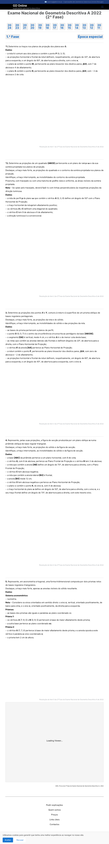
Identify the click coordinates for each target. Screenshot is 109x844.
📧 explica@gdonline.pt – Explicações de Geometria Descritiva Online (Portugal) (74, 2)
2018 (47, 26)
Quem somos (54, 810)
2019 (40, 26)
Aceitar (8, 840)
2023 (17, 26)
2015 (69, 26)
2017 (55, 26)
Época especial (90, 37)
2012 (92, 26)
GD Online (20, 5)
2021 (25, 26)
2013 (84, 26)
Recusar (20, 840)
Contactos (54, 824)
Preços (54, 814)
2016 (62, 26)
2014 (77, 26)
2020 (32, 26)
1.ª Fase (12, 37)
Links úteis (54, 819)
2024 (9, 26)
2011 (99, 26)
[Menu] (102, 7)
